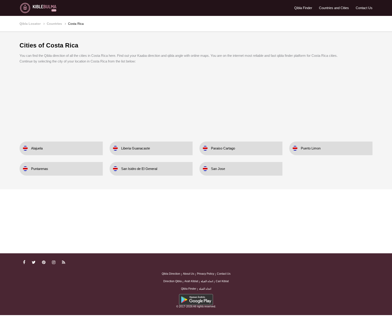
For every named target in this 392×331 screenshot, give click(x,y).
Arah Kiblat (191, 281)
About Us (188, 273)
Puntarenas (39, 169)
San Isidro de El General (139, 169)
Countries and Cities (334, 8)
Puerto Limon (311, 148)
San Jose (218, 169)
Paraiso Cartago (223, 148)
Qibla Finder (303, 8)
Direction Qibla (172, 281)
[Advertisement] (196, 99)
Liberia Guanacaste (135, 148)
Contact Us (364, 8)
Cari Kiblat (222, 281)
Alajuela (37, 148)
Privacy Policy (205, 273)
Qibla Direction (171, 273)
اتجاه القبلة (207, 281)
